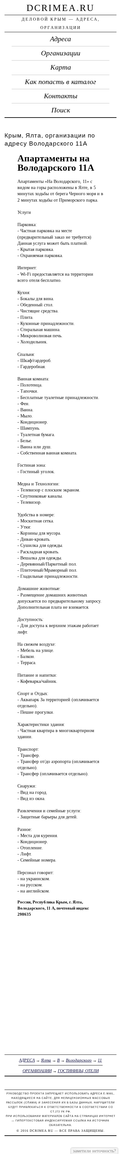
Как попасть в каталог (60, 82)
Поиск (60, 110)
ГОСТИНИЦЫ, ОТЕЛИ (78, 1070)
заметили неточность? (94, 1150)
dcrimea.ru (60, 8)
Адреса (60, 39)
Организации (60, 53)
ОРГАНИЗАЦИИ (37, 1070)
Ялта (46, 1060)
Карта (60, 67)
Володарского (79, 1060)
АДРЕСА (27, 1060)
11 (100, 1060)
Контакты (60, 96)
